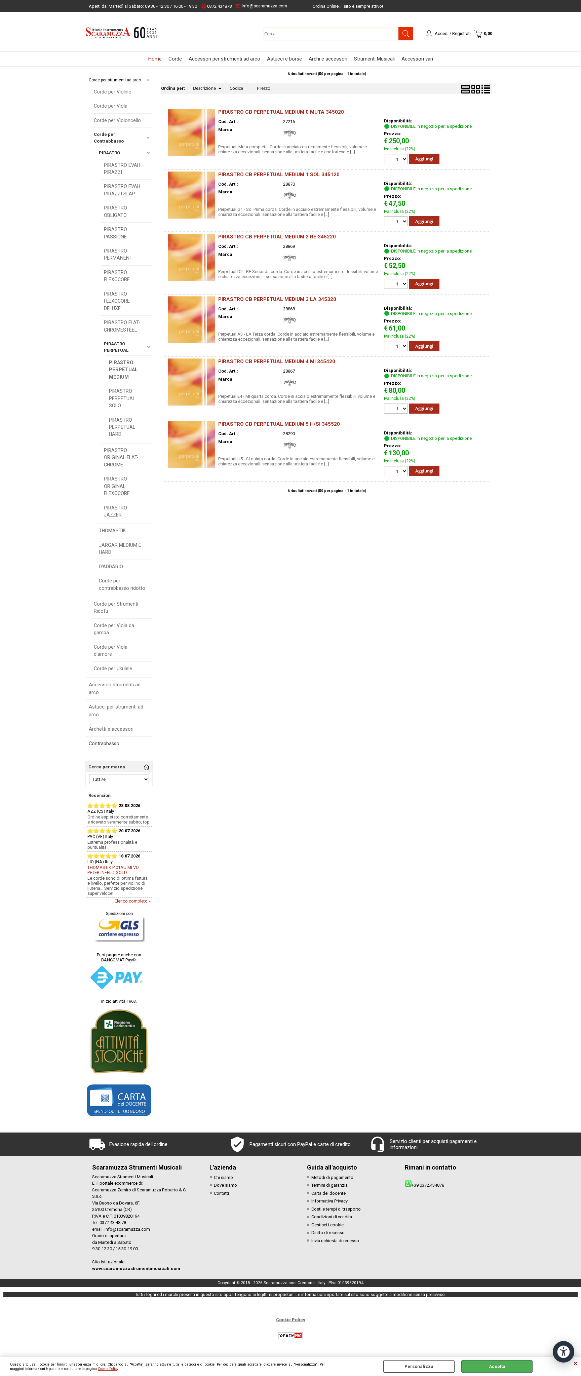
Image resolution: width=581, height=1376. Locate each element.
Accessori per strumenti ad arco (224, 59)
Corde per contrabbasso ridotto (122, 584)
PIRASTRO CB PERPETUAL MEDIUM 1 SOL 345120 (279, 174)
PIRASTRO (109, 152)
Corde (175, 59)
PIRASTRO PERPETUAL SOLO (122, 398)
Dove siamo (225, 1185)
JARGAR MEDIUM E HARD (120, 548)
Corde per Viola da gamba (114, 629)
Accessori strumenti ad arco (115, 688)
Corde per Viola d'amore (110, 650)
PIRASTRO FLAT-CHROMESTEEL (122, 326)
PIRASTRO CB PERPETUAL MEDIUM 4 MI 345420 (276, 361)
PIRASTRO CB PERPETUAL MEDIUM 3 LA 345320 (277, 299)
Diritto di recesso (328, 1232)
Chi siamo (223, 1177)
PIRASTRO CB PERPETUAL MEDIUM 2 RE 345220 (277, 237)
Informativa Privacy (329, 1200)
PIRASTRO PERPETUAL (116, 347)
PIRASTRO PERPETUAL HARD (122, 427)
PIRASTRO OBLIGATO (115, 211)
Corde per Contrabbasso (109, 138)
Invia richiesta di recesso (335, 1240)
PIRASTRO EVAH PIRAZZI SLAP (122, 190)
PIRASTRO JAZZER (115, 511)
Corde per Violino (112, 91)
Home (155, 59)
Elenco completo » (133, 901)
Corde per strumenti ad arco (115, 80)
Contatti (221, 1193)
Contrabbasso (104, 743)
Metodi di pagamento (332, 1177)
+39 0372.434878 (428, 1185)
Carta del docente (328, 1193)
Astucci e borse (284, 59)
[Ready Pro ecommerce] (290, 1335)
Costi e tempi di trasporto (336, 1209)
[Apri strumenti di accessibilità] (563, 1352)
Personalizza (418, 1366)
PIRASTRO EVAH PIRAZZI (122, 168)
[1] (396, 347)
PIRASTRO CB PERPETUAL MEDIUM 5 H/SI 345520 (279, 424)
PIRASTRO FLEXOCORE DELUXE (117, 301)
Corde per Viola (110, 106)
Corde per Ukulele (113, 668)
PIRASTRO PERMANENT (118, 254)
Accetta (497, 1366)
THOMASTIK (112, 530)
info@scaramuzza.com (261, 5)
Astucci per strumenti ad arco (116, 711)
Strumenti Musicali (374, 59)
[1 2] (396, 160)
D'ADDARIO (111, 566)
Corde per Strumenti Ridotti (116, 607)
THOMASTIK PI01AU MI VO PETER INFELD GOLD (113, 870)
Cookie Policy (108, 1369)
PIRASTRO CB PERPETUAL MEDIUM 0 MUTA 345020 (281, 112)
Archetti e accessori (111, 729)
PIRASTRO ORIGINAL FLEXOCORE (117, 486)
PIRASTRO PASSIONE (115, 233)
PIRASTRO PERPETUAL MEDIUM (123, 370)
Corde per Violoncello (117, 120)
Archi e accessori (328, 59)
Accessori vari (417, 59)
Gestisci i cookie (327, 1224)
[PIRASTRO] (290, 138)
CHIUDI (576, 1363)
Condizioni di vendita (331, 1216)
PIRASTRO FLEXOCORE (117, 276)
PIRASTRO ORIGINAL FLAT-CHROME (121, 457)
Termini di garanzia (329, 1185)
